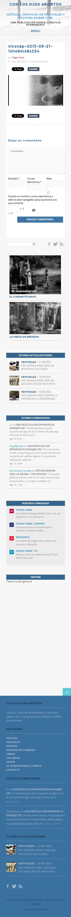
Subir (67, 692)
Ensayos (11, 746)
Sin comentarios (39, 61)
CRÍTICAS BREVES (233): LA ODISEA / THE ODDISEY (32, 472)
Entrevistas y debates (20, 750)
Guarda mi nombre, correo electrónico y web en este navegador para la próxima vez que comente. (32, 200)
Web (49, 178)
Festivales (13, 742)
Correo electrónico (34, 180)
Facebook (50, 244)
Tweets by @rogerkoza (19, 581)
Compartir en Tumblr (33, 69)
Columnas (13, 758)
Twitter (55, 244)
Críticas (11, 738)
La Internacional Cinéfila (23, 766)
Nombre (14, 178)
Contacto (13, 770)
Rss (62, 244)
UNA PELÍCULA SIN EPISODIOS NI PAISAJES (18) (29, 447)
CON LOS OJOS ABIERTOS (35, 5)
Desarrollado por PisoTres (35, 909)
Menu (35, 31)
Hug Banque (16, 446)
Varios (10, 762)
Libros (10, 754)
